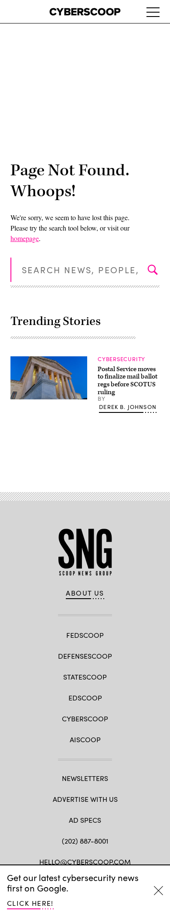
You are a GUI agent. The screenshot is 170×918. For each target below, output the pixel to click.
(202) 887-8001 (85, 840)
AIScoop (85, 739)
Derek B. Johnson (127, 407)
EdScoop (85, 697)
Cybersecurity (121, 359)
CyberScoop (85, 718)
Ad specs (85, 819)
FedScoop (85, 635)
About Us (85, 593)
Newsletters (85, 778)
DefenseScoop (85, 655)
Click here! (30, 903)
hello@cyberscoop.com (85, 861)
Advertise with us (85, 799)
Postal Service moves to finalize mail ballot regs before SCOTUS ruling (127, 380)
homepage (24, 238)
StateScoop (85, 676)
